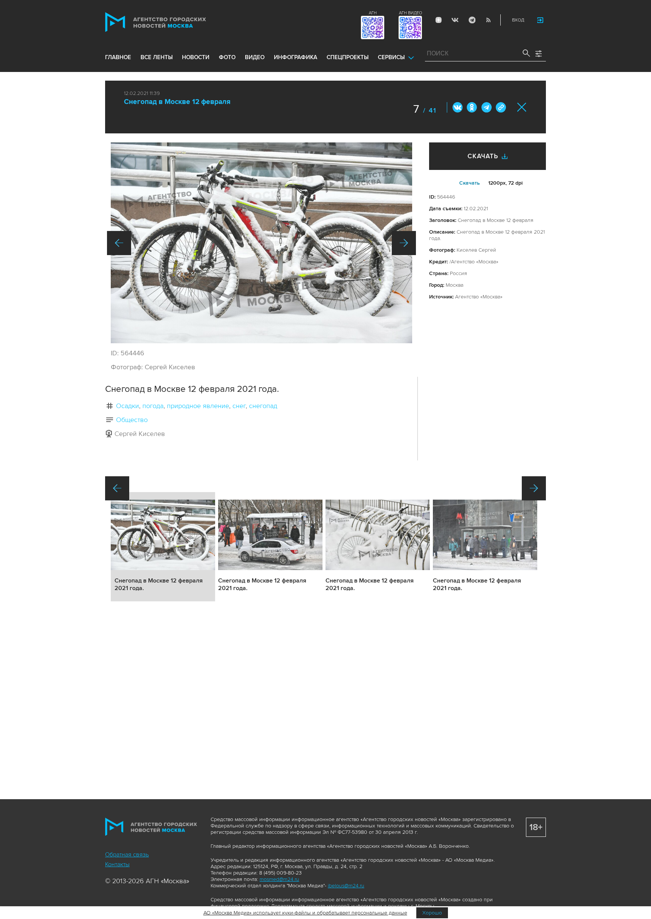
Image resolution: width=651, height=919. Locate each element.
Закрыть (522, 107)
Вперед (404, 243)
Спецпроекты (347, 57)
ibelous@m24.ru (346, 885)
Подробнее (163, 546)
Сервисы (391, 57)
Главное (118, 57)
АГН (373, 13)
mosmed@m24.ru (279, 879)
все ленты (157, 57)
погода (153, 406)
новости (195, 57)
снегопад (263, 406)
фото (227, 57)
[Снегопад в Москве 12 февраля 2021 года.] (261, 242)
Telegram (471, 20)
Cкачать (469, 183)
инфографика (295, 57)
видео (254, 57)
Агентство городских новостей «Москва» (170, 22)
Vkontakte (455, 20)
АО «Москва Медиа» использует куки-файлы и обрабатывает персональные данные (305, 913)
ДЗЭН (438, 20)
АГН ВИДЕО (410, 13)
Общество (132, 420)
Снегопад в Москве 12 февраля (177, 102)
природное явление (198, 406)
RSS (488, 20)
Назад (119, 243)
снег (239, 406)
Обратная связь (127, 854)
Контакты (117, 864)
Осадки (127, 406)
